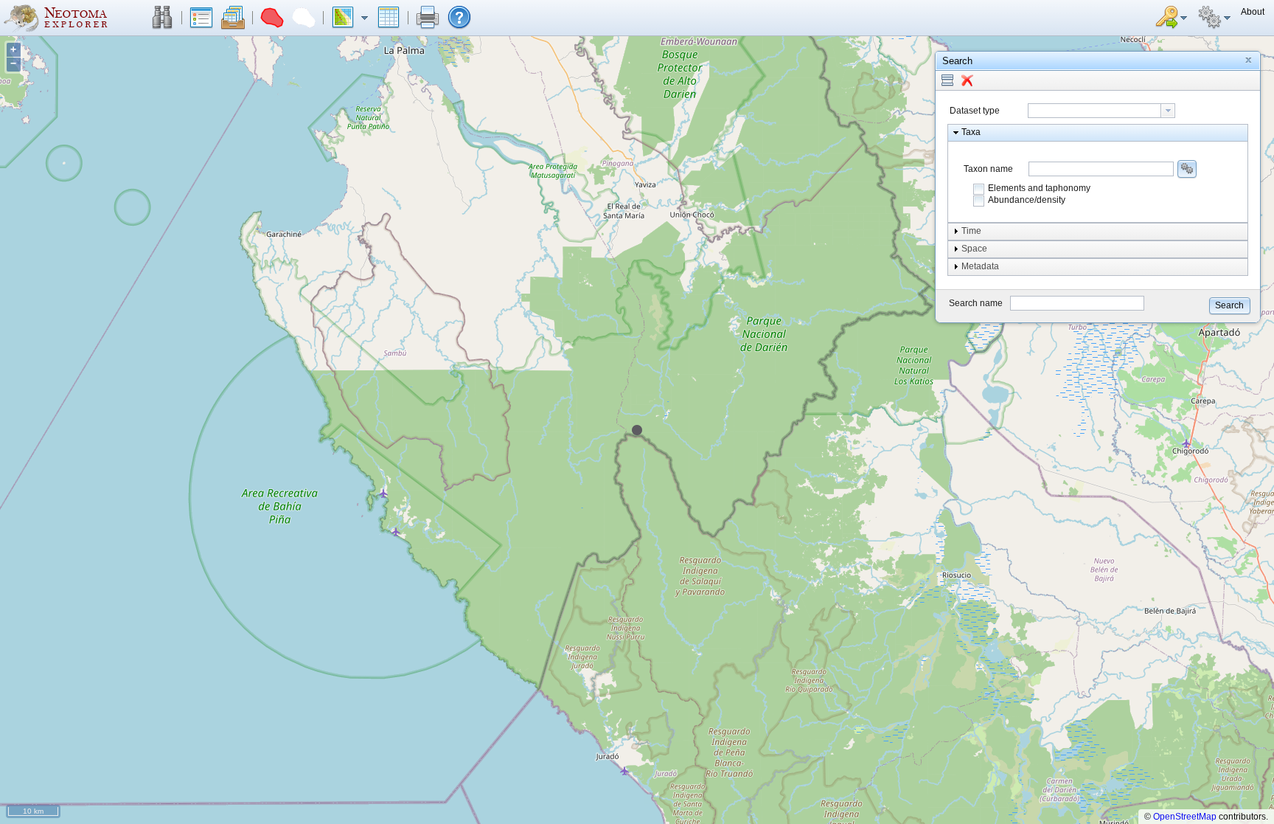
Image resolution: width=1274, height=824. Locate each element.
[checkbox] (979, 189)
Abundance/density (1026, 200)
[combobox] (1101, 110)
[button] (162, 17)
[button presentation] (1167, 110)
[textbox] (1094, 111)
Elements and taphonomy (1039, 188)
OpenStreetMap (1184, 816)
